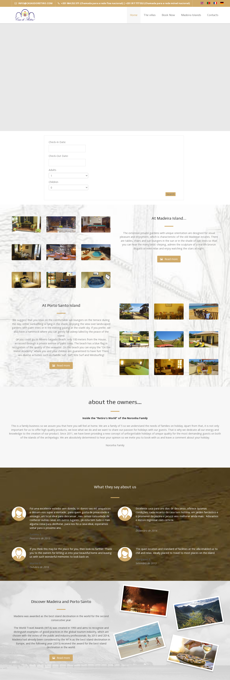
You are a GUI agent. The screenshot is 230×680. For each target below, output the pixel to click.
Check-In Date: (57, 142)
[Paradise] (25, 15)
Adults (52, 170)
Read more (171, 259)
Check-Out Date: (58, 156)
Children (53, 182)
